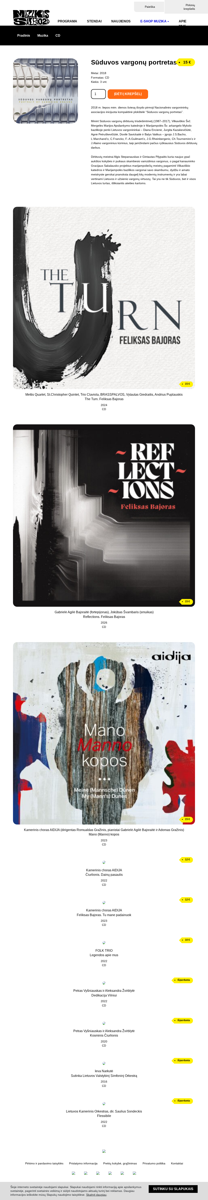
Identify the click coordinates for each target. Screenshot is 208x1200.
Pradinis (23, 35)
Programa (67, 21)
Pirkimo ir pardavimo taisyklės (44, 1163)
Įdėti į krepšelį (128, 94)
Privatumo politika (154, 1163)
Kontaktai (177, 1163)
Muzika (42, 35)
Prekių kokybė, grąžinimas (120, 1163)
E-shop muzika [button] (153, 21)
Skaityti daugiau (96, 1194)
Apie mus (182, 24)
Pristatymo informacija (83, 1163)
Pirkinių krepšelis (189, 6)
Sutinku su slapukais (173, 1189)
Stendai (94, 21)
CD (57, 35)
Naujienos (121, 21)
